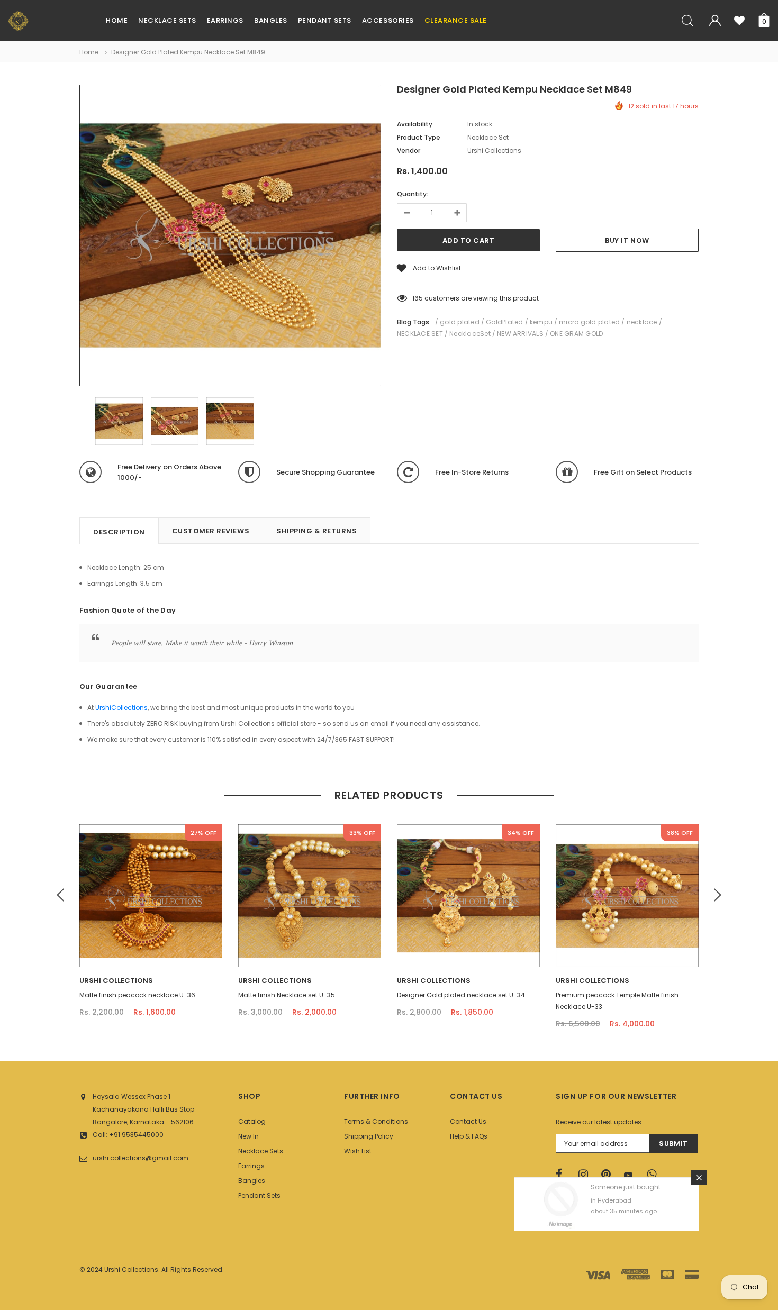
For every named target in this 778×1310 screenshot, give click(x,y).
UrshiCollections (121, 707)
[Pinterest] (609, 1174)
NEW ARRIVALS (520, 333)
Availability (414, 124)
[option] (230, 237)
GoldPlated (504, 321)
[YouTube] (632, 1175)
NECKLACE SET (420, 333)
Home (88, 52)
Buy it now (627, 240)
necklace (642, 321)
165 (417, 298)
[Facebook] (564, 1174)
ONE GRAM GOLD (576, 333)
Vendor (408, 150)
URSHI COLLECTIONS (116, 981)
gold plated (460, 321)
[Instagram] (586, 1174)
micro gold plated (589, 321)
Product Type (418, 137)
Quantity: (412, 193)
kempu (541, 321)
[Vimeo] (655, 1174)
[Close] (699, 1177)
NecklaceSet (470, 333)
